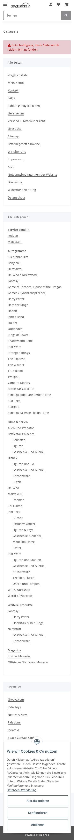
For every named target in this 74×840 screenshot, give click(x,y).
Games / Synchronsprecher (26, 293)
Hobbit (12, 311)
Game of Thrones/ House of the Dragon (35, 287)
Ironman (18, 500)
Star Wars (14, 347)
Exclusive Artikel (24, 524)
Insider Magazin (19, 656)
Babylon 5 (14, 263)
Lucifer (12, 323)
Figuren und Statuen (27, 560)
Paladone (14, 722)
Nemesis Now (17, 715)
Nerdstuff (14, 629)
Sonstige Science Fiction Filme (28, 413)
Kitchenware (21, 476)
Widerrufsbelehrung (22, 190)
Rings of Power (18, 335)
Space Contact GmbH (22, 738)
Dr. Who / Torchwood (22, 275)
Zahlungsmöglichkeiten (24, 106)
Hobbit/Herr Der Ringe (28, 623)
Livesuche (14, 129)
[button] (50, 4)
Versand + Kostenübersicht (26, 121)
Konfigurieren (37, 812)
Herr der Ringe (18, 305)
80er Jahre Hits (18, 257)
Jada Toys (14, 707)
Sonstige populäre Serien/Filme (29, 395)
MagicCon (14, 242)
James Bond (16, 317)
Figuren (18, 446)
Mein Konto (16, 83)
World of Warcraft (20, 596)
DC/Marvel (15, 269)
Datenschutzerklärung (22, 790)
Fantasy (13, 281)
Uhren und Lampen (26, 584)
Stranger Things (19, 353)
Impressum (15, 159)
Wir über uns (17, 151)
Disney (12, 458)
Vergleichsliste (18, 75)
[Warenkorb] (66, 4)
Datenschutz (16, 197)
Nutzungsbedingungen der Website (32, 174)
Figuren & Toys (23, 530)
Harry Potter (16, 299)
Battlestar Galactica (21, 389)
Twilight (13, 377)
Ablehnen (38, 824)
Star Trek (14, 401)
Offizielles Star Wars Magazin (28, 662)
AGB (11, 167)
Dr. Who (13, 488)
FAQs (11, 98)
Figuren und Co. (24, 464)
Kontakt (13, 90)
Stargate (13, 407)
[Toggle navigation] (5, 2)
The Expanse (16, 359)
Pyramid (13, 730)
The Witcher (16, 365)
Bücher (18, 518)
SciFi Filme (15, 506)
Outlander (15, 329)
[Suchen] (66, 15)
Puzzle (17, 482)
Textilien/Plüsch (24, 578)
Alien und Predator (21, 428)
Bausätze (19, 440)
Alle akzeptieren (38, 800)
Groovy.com (16, 699)
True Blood (15, 371)
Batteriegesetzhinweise (24, 144)
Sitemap (13, 136)
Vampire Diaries (19, 383)
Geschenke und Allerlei (29, 452)
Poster (17, 548)
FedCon (13, 236)
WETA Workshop (19, 590)
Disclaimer (15, 182)
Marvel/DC (15, 494)
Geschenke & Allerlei (27, 536)
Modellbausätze (24, 542)
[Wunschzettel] (58, 4)
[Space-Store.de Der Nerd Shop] (20, 4)
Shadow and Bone (20, 341)
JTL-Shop (44, 834)
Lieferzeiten (16, 113)
